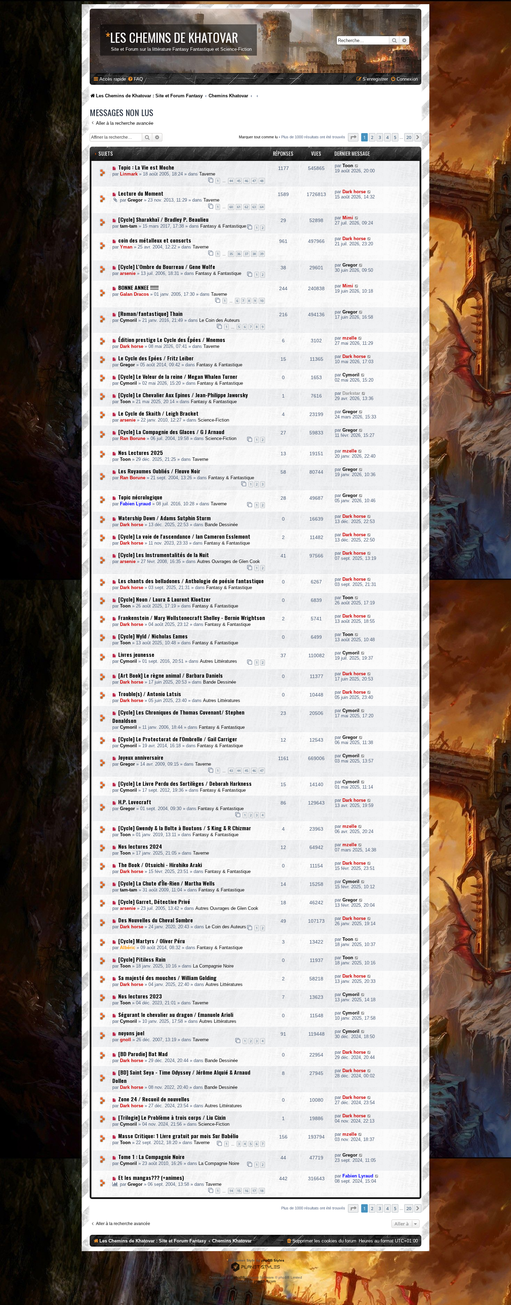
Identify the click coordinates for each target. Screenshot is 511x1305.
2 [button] (372, 137)
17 (254, 1191)
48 (261, 181)
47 (254, 181)
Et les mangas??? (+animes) (151, 1177)
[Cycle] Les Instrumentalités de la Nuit (163, 554)
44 (231, 181)
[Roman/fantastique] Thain (150, 313)
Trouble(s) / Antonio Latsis (149, 694)
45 (239, 181)
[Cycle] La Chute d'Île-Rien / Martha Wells (166, 883)
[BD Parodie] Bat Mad (143, 1054)
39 (261, 254)
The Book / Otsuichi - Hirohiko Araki (160, 865)
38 (254, 254)
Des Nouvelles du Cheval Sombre (155, 920)
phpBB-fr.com (265, 1281)
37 (246, 254)
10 (261, 301)
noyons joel (131, 1033)
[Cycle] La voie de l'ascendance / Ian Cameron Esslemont (184, 536)
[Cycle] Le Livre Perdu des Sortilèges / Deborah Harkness (185, 783)
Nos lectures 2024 (140, 846)
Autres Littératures (218, 661)
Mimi (347, 217)
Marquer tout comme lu (258, 137)
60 (231, 207)
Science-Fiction (213, 420)
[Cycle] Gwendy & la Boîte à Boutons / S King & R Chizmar (184, 828)
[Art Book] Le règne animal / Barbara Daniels (170, 675)
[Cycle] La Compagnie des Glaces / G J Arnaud (171, 431)
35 (231, 254)
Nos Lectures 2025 (140, 452)
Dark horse (354, 191)
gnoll (125, 1039)
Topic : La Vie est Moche (146, 167)
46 (246, 181)
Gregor (135, 200)
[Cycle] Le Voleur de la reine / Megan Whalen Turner (177, 376)
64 (261, 207)
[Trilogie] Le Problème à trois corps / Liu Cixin (172, 1117)
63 (254, 207)
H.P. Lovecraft (134, 802)
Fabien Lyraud (135, 503)
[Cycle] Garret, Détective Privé (154, 901)
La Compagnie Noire (213, 966)
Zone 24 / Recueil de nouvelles (153, 1099)
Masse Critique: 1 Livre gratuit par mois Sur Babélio (178, 1136)
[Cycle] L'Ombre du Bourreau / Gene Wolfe (166, 266)
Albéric (127, 947)
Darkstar (351, 393)
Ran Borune (132, 438)
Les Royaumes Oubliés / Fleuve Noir (159, 471)
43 (231, 770)
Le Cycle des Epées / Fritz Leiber (156, 358)
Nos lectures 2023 (140, 996)
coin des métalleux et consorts (154, 240)
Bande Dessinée (221, 524)
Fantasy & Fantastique (223, 226)
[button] (353, 137)
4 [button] (387, 137)
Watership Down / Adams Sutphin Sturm (164, 518)
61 (239, 207)
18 (261, 1191)
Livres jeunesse (136, 654)
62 (246, 207)
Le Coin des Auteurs (219, 320)
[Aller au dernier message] (357, 165)
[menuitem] (135, 79)
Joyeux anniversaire (140, 757)
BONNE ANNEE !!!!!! (138, 287)
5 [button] (395, 137)
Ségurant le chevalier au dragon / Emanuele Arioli (175, 1014)
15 (239, 1191)
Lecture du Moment (140, 193)
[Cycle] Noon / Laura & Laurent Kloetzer (164, 599)
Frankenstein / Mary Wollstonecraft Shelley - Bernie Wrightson (191, 617)
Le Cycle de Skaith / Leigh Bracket (158, 413)
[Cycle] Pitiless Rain (141, 959)
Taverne (207, 174)
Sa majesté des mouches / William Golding (167, 977)
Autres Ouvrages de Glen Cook (228, 561)
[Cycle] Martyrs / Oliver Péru (151, 941)
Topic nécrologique (140, 497)
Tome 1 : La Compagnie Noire (151, 1156)
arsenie (128, 273)
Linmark (129, 174)
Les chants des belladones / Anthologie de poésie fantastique (191, 581)
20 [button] (408, 137)
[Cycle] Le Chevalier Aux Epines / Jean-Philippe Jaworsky (183, 395)
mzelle (349, 338)
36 (239, 254)
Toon (347, 165)
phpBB (239, 1277)
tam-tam (128, 226)
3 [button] (380, 137)
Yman (126, 247)
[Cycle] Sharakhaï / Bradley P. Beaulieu (163, 219)
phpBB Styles (272, 1260)
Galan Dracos (134, 294)
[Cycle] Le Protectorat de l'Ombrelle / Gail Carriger (177, 739)
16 (246, 1191)
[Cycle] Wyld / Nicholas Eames (153, 636)
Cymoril (128, 320)
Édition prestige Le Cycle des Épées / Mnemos (171, 339)
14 (231, 1191)
